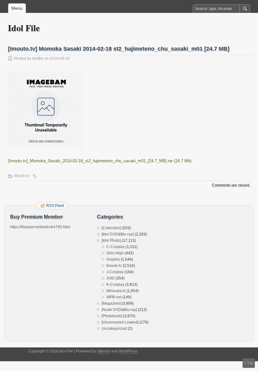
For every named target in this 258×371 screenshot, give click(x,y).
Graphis (113, 259)
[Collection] (111, 228)
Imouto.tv (22, 176)
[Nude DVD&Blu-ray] (119, 309)
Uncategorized (114, 328)
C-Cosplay (115, 247)
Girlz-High (115, 253)
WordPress (128, 351)
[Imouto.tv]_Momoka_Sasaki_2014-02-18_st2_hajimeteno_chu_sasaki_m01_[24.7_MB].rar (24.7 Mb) (99, 160)
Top (250, 363)
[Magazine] (111, 303)
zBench (103, 351)
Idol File (24, 27)
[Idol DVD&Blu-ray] (118, 234)
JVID (110, 278)
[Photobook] (112, 316)
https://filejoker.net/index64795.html (40, 227)
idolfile (37, 58)
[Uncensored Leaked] (120, 322)
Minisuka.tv (116, 291)
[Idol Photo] (111, 240)
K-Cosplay (115, 284)
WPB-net (113, 297)
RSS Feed (55, 205)
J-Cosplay (115, 272)
